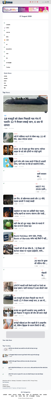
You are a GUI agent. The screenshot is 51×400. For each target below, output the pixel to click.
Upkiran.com (5, 384)
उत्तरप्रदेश (5, 78)
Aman (6, 128)
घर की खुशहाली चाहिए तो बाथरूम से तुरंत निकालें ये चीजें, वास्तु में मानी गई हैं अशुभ (23, 355)
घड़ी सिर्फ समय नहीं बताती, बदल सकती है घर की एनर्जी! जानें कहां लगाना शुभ (22, 348)
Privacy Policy (34, 380)
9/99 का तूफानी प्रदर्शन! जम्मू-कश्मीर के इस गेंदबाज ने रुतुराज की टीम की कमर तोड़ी (30, 311)
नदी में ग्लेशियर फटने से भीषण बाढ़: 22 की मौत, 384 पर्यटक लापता (29, 138)
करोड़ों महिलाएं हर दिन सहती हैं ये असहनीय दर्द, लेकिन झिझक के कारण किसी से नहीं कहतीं (30, 325)
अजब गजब (8, 32)
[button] (44, 2)
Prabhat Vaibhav (6, 386)
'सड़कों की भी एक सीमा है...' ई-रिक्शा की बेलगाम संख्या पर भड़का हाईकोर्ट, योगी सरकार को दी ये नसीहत (29, 251)
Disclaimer (19, 380)
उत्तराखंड (5, 76)
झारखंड (5, 81)
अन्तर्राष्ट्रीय (8, 24)
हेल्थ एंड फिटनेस (9, 49)
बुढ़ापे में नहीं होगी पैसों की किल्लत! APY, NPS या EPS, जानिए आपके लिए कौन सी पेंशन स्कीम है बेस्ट (27, 367)
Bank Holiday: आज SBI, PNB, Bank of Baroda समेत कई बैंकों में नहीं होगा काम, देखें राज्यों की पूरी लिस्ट (30, 239)
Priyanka (40, 179)
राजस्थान (5, 85)
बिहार (5, 88)
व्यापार (7, 53)
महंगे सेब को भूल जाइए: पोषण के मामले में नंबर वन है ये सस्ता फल (29, 224)
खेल (7, 58)
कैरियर (7, 36)
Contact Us (24, 380)
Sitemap (14, 380)
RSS (29, 380)
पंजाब (5, 83)
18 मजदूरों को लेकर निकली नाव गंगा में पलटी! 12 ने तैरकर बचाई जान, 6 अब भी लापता (23, 122)
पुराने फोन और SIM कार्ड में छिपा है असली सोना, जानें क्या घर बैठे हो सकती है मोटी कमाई (30, 164)
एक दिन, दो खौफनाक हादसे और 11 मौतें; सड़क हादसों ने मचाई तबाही (29, 200)
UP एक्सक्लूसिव (8, 62)
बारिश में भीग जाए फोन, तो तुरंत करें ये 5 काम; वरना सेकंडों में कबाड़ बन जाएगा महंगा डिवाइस (25, 374)
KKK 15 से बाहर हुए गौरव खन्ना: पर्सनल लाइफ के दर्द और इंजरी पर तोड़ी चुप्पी (29, 150)
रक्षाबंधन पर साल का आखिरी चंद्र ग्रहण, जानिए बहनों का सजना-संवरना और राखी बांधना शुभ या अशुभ (29, 214)
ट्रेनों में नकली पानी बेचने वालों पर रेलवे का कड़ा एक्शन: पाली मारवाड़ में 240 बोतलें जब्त (30, 287)
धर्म (6, 44)
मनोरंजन (7, 27)
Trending (8, 67)
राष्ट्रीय (7, 40)
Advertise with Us (7, 380)
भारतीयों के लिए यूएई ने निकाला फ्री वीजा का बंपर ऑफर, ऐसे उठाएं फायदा (22, 361)
